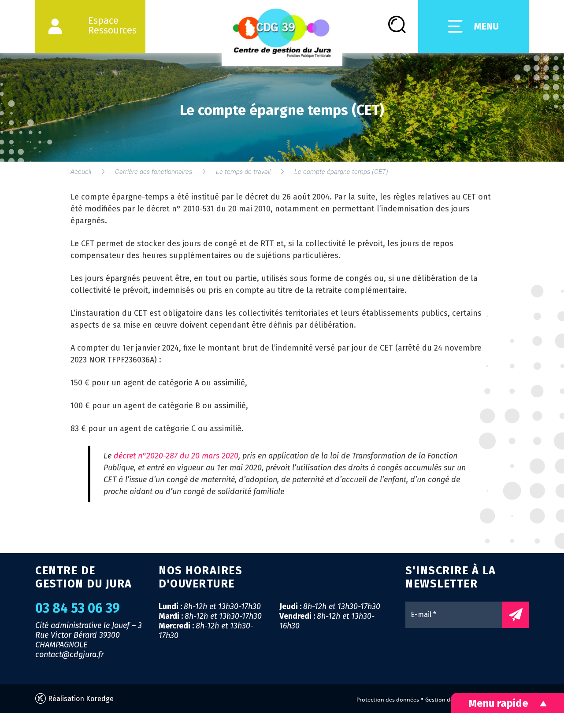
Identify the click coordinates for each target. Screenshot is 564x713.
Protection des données (387, 699)
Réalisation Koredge (80, 699)
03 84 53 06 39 (77, 608)
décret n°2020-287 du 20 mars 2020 (176, 456)
